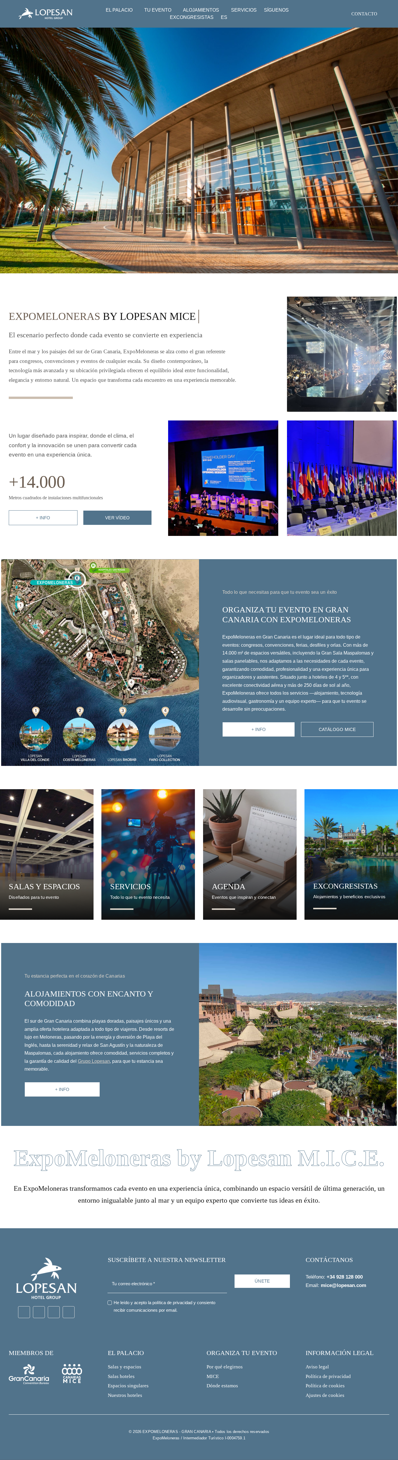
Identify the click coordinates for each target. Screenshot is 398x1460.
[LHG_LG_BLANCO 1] (46, 1253)
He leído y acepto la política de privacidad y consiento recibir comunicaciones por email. (164, 1306)
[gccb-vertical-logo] (29, 1366)
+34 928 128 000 (345, 1277)
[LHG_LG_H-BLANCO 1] (46, 8)
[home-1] (342, 298)
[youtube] (54, 1312)
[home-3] (342, 422)
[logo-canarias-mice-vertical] (72, 1366)
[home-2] (223, 422)
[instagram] (39, 1312)
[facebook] (24, 1312)
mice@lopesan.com (343, 1285)
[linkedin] (69, 1312)
